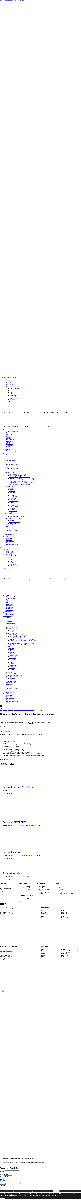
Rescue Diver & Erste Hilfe (13, 519)
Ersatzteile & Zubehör (28, 710)
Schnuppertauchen (7, 449)
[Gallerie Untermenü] (11, 386)
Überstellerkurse (13, 468)
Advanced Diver (13, 515)
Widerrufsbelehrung (45, 889)
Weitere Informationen (47, 1191)
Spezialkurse (9, 486)
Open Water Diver (11, 467)
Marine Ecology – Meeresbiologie (17, 474)
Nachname (2, 1173)
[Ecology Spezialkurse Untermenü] (18, 472)
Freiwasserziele (10, 534)
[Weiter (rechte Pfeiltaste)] (2, 1188)
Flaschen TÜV (10, 439)
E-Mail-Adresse (4, 1174)
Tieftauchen (12, 508)
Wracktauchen (13, 511)
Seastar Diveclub (7, 537)
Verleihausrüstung (10, 432)
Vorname (2, 1171)
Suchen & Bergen (13, 506)
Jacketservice (9, 442)
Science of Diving (10, 524)
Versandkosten (6, 731)
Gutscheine (9, 434)
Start (1, 710)
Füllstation (9, 438)
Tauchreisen (9, 540)
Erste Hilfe (12, 520)
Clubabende (9, 542)
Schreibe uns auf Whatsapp (66, 893)
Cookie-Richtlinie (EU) (46, 892)
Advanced (8, 513)
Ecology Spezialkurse (11, 472)
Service (5, 436)
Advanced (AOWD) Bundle (16, 516)
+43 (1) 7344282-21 (13, 377)
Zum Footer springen (18, 0)
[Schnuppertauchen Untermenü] (14, 449)
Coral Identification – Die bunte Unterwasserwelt (21, 478)
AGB (41, 888)
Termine (8, 455)
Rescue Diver (12, 523)
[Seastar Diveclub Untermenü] (13, 536)
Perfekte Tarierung (14, 501)
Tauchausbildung (7, 453)
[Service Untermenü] (8, 436)
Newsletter (61, 892)
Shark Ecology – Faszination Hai (17, 481)
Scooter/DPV (12, 502)
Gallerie (8, 386)
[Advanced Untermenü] (13, 513)
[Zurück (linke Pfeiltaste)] (0, 1188)
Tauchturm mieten (10, 460)
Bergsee (11, 488)
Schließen (2, 1198)
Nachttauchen (12, 498)
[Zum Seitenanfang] (5, 904)
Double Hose (12, 395)
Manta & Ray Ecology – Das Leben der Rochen (21, 482)
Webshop (5, 402)
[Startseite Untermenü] (9, 381)
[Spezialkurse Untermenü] (14, 486)
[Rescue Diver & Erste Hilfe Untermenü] (21, 518)
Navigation (12, 499)
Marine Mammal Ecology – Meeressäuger (19, 475)
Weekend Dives (10, 538)
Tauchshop (6, 429)
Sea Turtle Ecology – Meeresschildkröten (19, 477)
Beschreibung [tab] (6, 739)
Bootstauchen (12, 489)
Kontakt (42, 893)
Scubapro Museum (14, 388)
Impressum (43, 886)
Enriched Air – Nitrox (14, 492)
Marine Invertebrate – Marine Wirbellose (19, 484)
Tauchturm (9, 459)
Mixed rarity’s (12, 399)
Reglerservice (9, 441)
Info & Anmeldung (11, 451)
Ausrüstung (10, 710)
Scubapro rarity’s (13, 398)
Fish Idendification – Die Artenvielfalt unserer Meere (22, 479)
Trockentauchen (13, 509)
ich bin (1, 1176)
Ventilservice (9, 445)
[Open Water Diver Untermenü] (17, 466)
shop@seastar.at (4, 377)
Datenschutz (43, 890)
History (61, 889)
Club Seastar (62, 888)
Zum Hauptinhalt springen (6, 0)
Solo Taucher (12, 505)
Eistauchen (12, 491)
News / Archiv (10, 383)
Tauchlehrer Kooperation (12, 530)
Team (60, 886)
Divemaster (9, 526)
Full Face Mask (13, 496)
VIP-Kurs (11, 470)
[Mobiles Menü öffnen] (0, 547)
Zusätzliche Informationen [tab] (9, 741)
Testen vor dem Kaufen (12, 431)
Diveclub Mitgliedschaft (12, 544)
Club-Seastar (9, 384)
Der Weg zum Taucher (12, 464)
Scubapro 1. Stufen (14, 392)
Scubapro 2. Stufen (14, 394)
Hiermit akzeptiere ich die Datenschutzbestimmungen (15, 1183)
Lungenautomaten (18, 710)
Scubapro (8, 759)
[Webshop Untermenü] (9, 401)
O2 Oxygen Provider (14, 522)
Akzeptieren (56, 1191)
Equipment (12, 494)
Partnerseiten (62, 890)
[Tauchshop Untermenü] (10, 429)
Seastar (3, 1180)
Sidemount (12, 503)
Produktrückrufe (10, 446)
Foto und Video (13, 495)
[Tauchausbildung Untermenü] (13, 453)
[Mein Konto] (1, 708)
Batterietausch (9, 444)
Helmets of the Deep (14, 396)
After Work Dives (10, 541)
